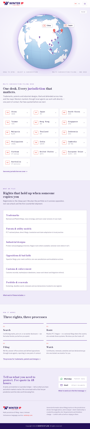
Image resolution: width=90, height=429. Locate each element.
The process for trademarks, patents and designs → (21, 359)
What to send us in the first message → (72, 391)
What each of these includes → (14, 295)
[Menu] (85, 4)
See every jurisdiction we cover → (15, 171)
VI (79, 3)
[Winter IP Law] (13, 4)
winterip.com (28, 415)
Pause (83, 12)
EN (75, 3)
